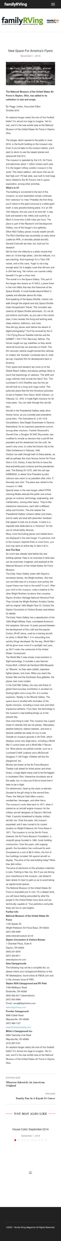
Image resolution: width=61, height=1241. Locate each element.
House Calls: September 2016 (30, 1129)
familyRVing (15, 4)
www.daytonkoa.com (16, 1007)
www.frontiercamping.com (18, 1027)
